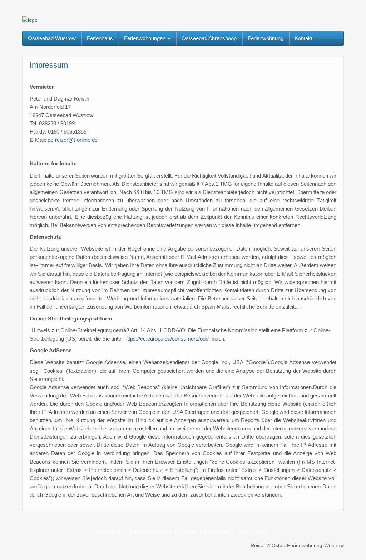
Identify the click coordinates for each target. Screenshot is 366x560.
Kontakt (303, 38)
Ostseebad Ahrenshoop (209, 38)
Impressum (217, 531)
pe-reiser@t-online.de (72, 140)
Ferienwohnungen (145, 38)
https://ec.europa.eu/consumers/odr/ (166, 338)
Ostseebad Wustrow (52, 38)
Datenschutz (252, 531)
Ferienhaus (100, 38)
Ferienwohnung (265, 38)
